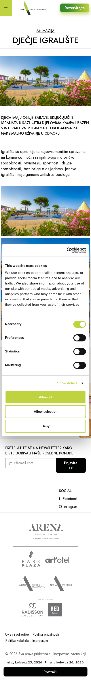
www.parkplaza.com (31, 559)
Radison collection (32, 609)
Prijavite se (71, 465)
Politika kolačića (17, 640)
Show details (67, 383)
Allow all (45, 397)
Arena (46, 531)
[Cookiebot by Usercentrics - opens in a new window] (66, 250)
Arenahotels (32, 583)
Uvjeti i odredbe (17, 634)
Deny (45, 426)
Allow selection (45, 411)
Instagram (70, 507)
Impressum (40, 640)
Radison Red (58, 609)
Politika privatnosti (45, 634)
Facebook (70, 499)
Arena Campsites (61, 583)
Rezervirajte (75, 7)
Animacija (45, 30)
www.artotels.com (57, 560)
